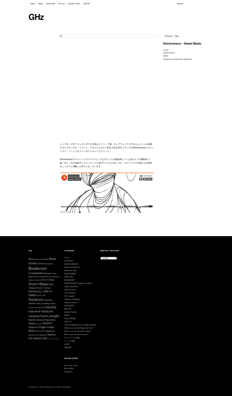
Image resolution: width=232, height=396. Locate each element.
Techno (51, 334)
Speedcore (188, 59)
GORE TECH (41, 295)
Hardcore (35, 299)
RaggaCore (33, 327)
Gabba (32, 295)
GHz (36, 16)
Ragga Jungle (46, 327)
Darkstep (47, 273)
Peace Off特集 (70, 318)
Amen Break (44, 259)
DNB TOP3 (68, 276)
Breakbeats (49, 264)
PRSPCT (47, 323)
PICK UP (61, 3)
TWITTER (86, 3)
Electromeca (167, 59)
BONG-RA (41, 263)
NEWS (40, 3)
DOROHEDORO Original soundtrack (78, 283)
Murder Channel (36, 319)
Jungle (54, 315)
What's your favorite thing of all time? (78, 328)
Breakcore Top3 (70, 270)
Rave (31, 331)
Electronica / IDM (38, 291)
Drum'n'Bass (38, 283)
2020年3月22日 (169, 53)
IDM (42, 308)
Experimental (178, 59)
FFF (50, 291)
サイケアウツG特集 (72, 337)
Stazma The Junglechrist (37, 335)
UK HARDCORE (38, 338)
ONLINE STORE (74, 3)
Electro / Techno (43, 287)
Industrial (50, 307)
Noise (31, 323)
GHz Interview (69, 292)
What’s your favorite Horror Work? (77, 331)
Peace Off (39, 324)
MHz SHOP (68, 368)
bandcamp (68, 371)
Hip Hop (38, 307)
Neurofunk (50, 319)
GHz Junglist (69, 296)
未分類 (67, 344)
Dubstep (32, 287)
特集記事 (67, 347)
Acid (30, 259)
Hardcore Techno (70, 302)
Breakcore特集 (70, 273)
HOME (32, 3)
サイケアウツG (53, 339)
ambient (37, 259)
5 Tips (66, 257)
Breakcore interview (72, 267)
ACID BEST (69, 260)
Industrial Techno (38, 316)
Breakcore (37, 268)
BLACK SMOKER (71, 264)
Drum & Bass (47, 279)
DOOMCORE (69, 280)
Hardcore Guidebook (72, 299)
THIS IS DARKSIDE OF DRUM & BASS (80, 325)
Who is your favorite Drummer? (76, 334)
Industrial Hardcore (40, 311)
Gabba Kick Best (71, 286)
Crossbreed (35, 273)
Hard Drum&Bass (43, 303)
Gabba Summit (70, 289)
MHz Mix (67, 308)
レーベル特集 (69, 340)
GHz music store (70, 365)
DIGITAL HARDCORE (40, 277)
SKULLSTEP (40, 331)
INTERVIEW (50, 3)
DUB (50, 284)
